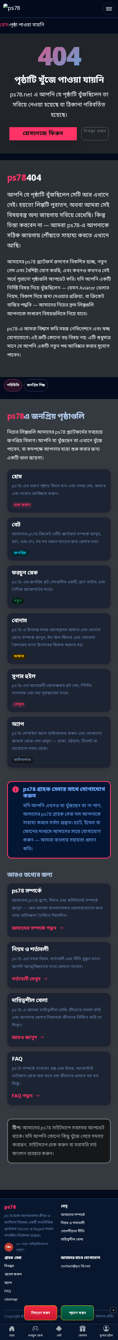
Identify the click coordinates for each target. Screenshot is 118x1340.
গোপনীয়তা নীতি (73, 1231)
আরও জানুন (25, 1038)
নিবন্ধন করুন (95, 131)
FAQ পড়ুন (23, 1096)
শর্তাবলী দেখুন (27, 979)
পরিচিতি (13, 385)
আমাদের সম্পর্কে (73, 1215)
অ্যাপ (8, 1283)
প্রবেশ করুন (13, 1274)
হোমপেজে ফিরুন (43, 133)
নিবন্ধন (9, 1266)
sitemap (11, 1299)
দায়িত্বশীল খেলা (72, 1239)
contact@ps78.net (75, 1266)
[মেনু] (109, 9)
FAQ (7, 1291)
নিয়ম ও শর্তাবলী (73, 1223)
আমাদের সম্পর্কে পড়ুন (34, 928)
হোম (4, 25)
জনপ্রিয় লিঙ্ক (36, 385)
